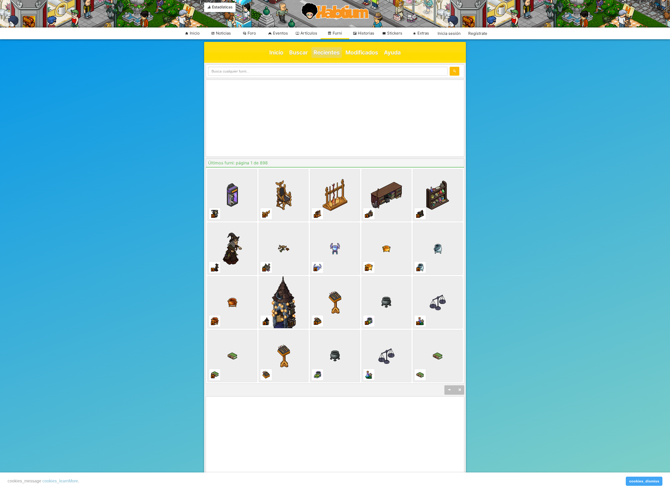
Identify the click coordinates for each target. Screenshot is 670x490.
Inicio (276, 52)
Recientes (327, 52)
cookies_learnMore (60, 481)
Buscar (298, 52)
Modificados (361, 52)
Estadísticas (221, 7)
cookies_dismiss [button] (644, 481)
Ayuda (392, 52)
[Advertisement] (335, 118)
